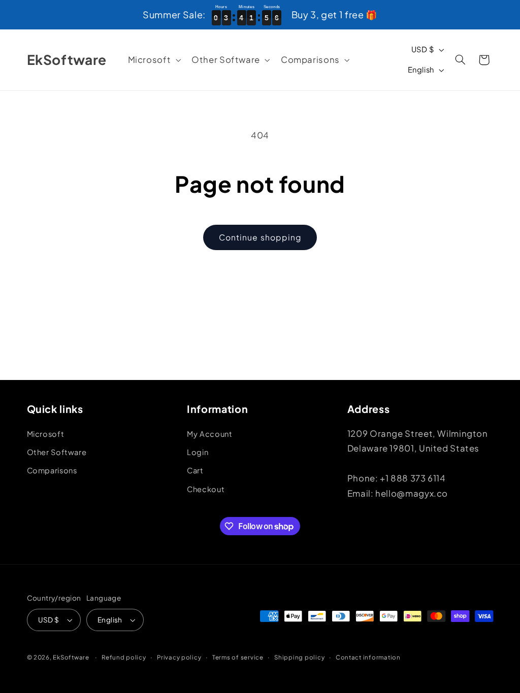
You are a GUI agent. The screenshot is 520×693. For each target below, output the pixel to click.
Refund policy (124, 657)
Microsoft (45, 433)
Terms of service (238, 657)
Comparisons (52, 470)
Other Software (57, 452)
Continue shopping (260, 237)
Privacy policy (179, 657)
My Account (209, 433)
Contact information (368, 657)
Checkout (205, 489)
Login (197, 452)
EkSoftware (71, 657)
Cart (195, 470)
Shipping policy (299, 657)
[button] (153, 60)
